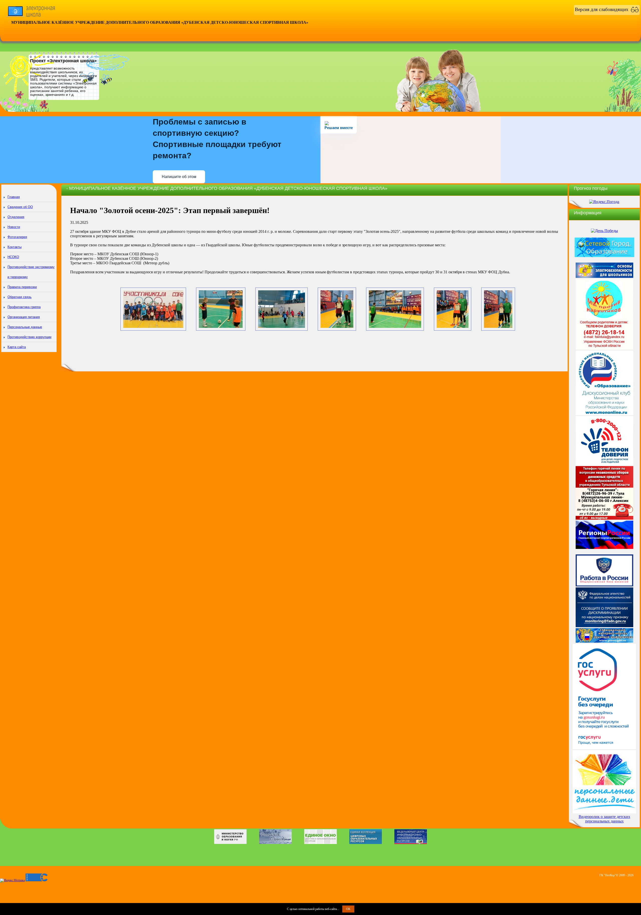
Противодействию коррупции (29, 337)
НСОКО (13, 257)
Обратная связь (20, 297)
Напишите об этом (179, 177)
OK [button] (348, 909)
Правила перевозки (22, 287)
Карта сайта (17, 347)
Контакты (15, 247)
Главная (14, 197)
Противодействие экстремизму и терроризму (31, 272)
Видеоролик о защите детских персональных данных (604, 818)
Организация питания (24, 317)
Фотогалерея (17, 237)
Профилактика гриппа (24, 307)
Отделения (16, 217)
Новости (14, 227)
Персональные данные (25, 327)
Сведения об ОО (20, 207)
